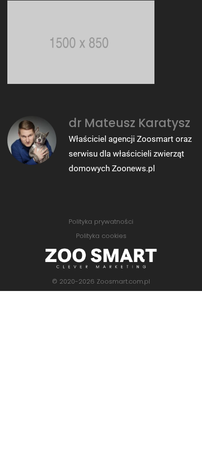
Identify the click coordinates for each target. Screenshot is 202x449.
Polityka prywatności (101, 221)
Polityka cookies (101, 235)
